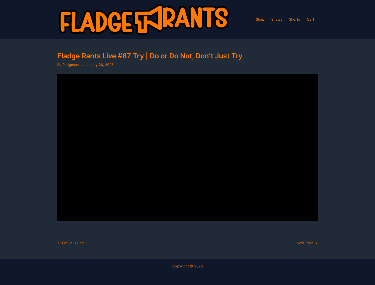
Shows (276, 19)
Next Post (307, 243)
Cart (310, 19)
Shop (260, 19)
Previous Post (71, 243)
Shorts (294, 19)
